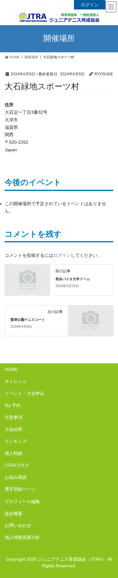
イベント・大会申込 (24, 393)
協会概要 (13, 513)
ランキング (16, 441)
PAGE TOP (115, 552)
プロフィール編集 (22, 501)
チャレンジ (16, 381)
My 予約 (13, 405)
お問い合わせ (18, 525)
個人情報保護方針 (22, 537)
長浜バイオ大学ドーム (72, 279)
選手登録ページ (20, 489)
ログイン (89, 4)
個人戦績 (13, 453)
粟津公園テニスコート (27, 319)
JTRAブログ (17, 465)
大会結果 (13, 429)
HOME (11, 369)
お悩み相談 (16, 477)
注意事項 (13, 417)
